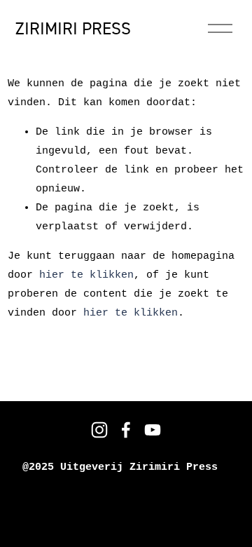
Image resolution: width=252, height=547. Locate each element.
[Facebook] (126, 429)
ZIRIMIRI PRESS (73, 28)
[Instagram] (99, 429)
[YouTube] (152, 429)
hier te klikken (86, 275)
